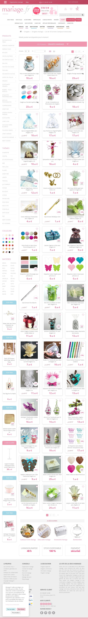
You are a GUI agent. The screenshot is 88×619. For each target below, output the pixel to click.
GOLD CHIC (5, 205)
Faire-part (24, 571)
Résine (13, 278)
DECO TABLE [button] (10, 19)
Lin (3, 289)
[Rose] (12, 235)
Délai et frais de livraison (10, 577)
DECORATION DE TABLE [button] (7, 41)
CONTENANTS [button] (61, 23)
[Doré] (3, 252)
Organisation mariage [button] (16, 2)
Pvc (12, 276)
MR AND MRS (6, 198)
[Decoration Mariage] (44, 531)
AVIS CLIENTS (45, 601)
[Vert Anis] (9, 242)
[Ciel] (3, 238)
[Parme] (9, 238)
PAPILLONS (5, 167)
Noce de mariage (26, 573)
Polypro (13, 273)
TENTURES (5, 70)
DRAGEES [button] (4, 81)
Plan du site (7, 583)
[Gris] (9, 235)
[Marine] (6, 242)
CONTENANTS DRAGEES (6, 85)
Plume (13, 271)
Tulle (12, 289)
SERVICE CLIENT (46, 590)
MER (3, 163)
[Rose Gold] (6, 252)
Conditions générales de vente (10, 569)
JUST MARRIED (6, 184)
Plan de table (25, 575)
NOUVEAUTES (70, 19)
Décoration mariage (46, 571)
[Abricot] (6, 249)
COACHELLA (5, 209)
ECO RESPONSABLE (7, 159)
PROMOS (78, 19)
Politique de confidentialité (11, 572)
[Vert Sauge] (12, 242)
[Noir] (9, 252)
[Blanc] (3, 235)
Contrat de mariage (27, 569)
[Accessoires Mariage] (61, 531)
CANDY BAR (5, 174)
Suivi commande (73, 2)
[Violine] (12, 238)
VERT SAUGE (5, 213)
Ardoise (4, 265)
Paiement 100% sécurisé (10, 579)
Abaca (4, 263)
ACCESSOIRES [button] (27, 19)
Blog (27, 2)
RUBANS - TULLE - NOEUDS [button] (7, 90)
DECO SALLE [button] (19, 19)
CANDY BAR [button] (38, 23)
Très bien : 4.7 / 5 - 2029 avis (48, 606)
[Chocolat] (3, 245)
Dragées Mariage (56, 44)
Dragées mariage (45, 573)
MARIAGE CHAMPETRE (8, 45)
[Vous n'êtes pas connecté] (65, 8)
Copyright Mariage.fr (9, 581)
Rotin (12, 281)
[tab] (9, 41)
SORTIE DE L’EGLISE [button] (7, 77)
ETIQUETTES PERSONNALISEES (7, 95)
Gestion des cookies (9, 574)
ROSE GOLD (5, 202)
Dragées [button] (56, 19)
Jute (3, 284)
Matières (6, 259)
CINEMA (4, 195)
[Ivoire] (6, 235)
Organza (13, 263)
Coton (4, 273)
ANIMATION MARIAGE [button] (8, 137)
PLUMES (4, 170)
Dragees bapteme (45, 566)
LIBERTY (4, 177)
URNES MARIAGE (6, 133)
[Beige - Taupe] (9, 249)
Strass (13, 286)
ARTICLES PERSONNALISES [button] (49, 23)
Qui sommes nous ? (9, 566)
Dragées (27, 32)
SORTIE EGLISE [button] (37, 19)
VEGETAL (4, 156)
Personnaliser (16, 612)
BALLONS (4, 63)
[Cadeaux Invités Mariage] (27, 531)
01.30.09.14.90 (45, 593)
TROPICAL (5, 181)
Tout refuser (21, 609)
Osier (12, 265)
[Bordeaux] (6, 245)
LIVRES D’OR (5, 121)
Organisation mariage (28, 566)
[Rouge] (9, 245)
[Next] (83, 51)
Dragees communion (46, 569)
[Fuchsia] (6, 238)
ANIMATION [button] (70, 23)
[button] (42, 26)
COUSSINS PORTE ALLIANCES (7, 125)
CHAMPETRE (5, 152)
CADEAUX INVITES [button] (47, 19)
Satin (12, 284)
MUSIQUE (5, 191)
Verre (12, 291)
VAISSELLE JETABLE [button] (7, 56)
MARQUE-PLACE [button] (6, 49)
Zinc (12, 294)
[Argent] (12, 249)
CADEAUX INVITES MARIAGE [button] (7, 113)
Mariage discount (26, 577)
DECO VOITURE (28, 23)
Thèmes (5, 148)
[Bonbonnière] (77, 531)
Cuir (3, 276)
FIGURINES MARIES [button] (7, 130)
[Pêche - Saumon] (3, 249)
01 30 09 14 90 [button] (47, 2)
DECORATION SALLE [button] (7, 59)
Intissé (4, 281)
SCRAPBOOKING (6, 105)
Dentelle (5, 278)
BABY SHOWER (6, 141)
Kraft (4, 286)
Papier (12, 268)
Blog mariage (25, 579)
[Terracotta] (12, 245)
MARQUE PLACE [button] (19, 23)
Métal (4, 291)
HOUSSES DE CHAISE (8, 67)
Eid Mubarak (6, 223)
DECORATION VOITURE (8, 74)
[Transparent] (12, 252)
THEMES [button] (63, 19)
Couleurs (7, 231)
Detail (18, 61)
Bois (3, 268)
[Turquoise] (3, 242)
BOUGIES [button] (4, 52)
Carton (4, 271)
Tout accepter (11, 609)
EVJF (3, 216)
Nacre (4, 294)
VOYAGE (4, 188)
